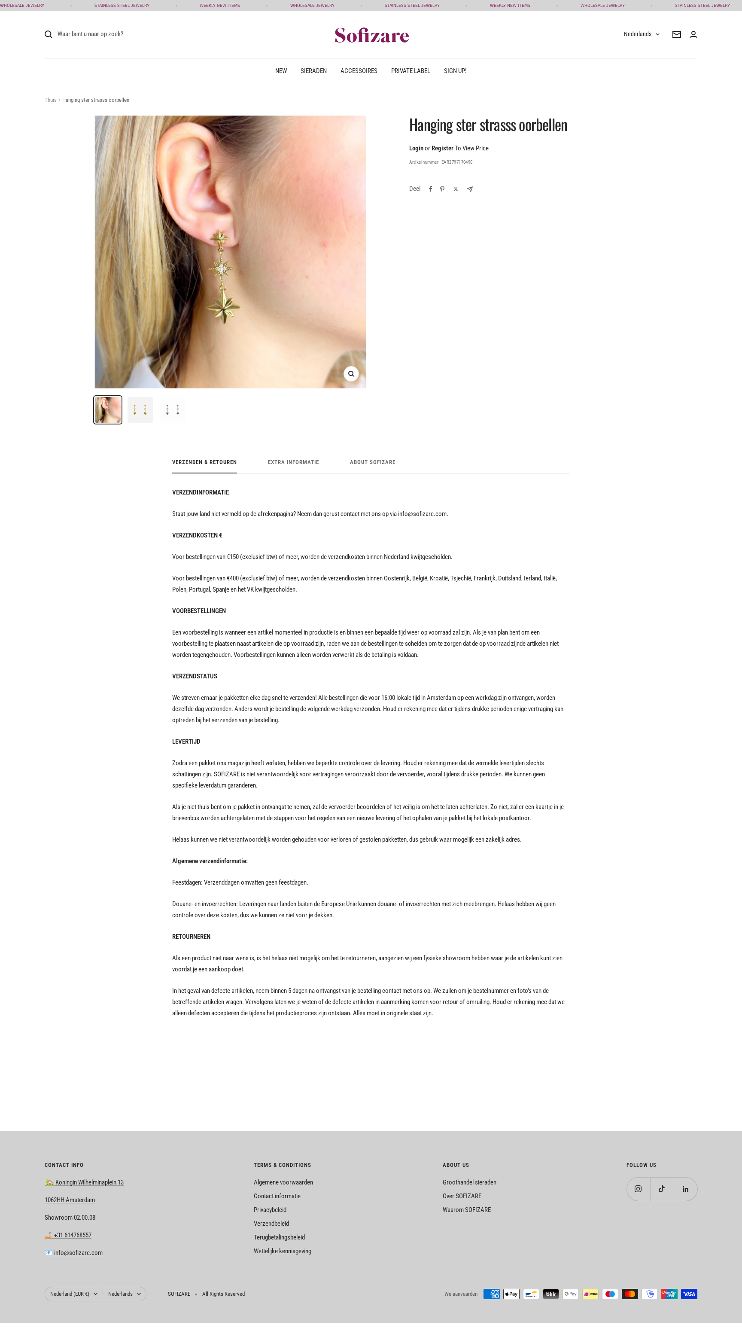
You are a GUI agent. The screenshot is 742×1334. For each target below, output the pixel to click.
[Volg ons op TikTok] (662, 1189)
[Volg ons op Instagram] (638, 1189)
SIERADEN (314, 71)
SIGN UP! (455, 71)
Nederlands (637, 34)
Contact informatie (277, 1196)
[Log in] (693, 34)
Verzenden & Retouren (204, 462)
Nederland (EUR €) (69, 1294)
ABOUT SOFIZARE (372, 462)
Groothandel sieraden (469, 1182)
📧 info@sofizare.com (74, 1253)
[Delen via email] (470, 189)
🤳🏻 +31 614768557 (68, 1235)
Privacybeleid (270, 1210)
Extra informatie (293, 462)
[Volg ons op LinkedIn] (685, 1189)
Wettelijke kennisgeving (282, 1251)
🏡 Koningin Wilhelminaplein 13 (84, 1182)
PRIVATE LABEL (410, 71)
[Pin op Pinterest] (442, 189)
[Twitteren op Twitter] (455, 189)
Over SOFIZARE (462, 1196)
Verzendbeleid (271, 1223)
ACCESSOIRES (359, 71)
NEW (281, 71)
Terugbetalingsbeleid (279, 1237)
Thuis (51, 100)
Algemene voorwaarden (283, 1182)
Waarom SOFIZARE (467, 1210)
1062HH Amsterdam (70, 1200)
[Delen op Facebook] (430, 189)
